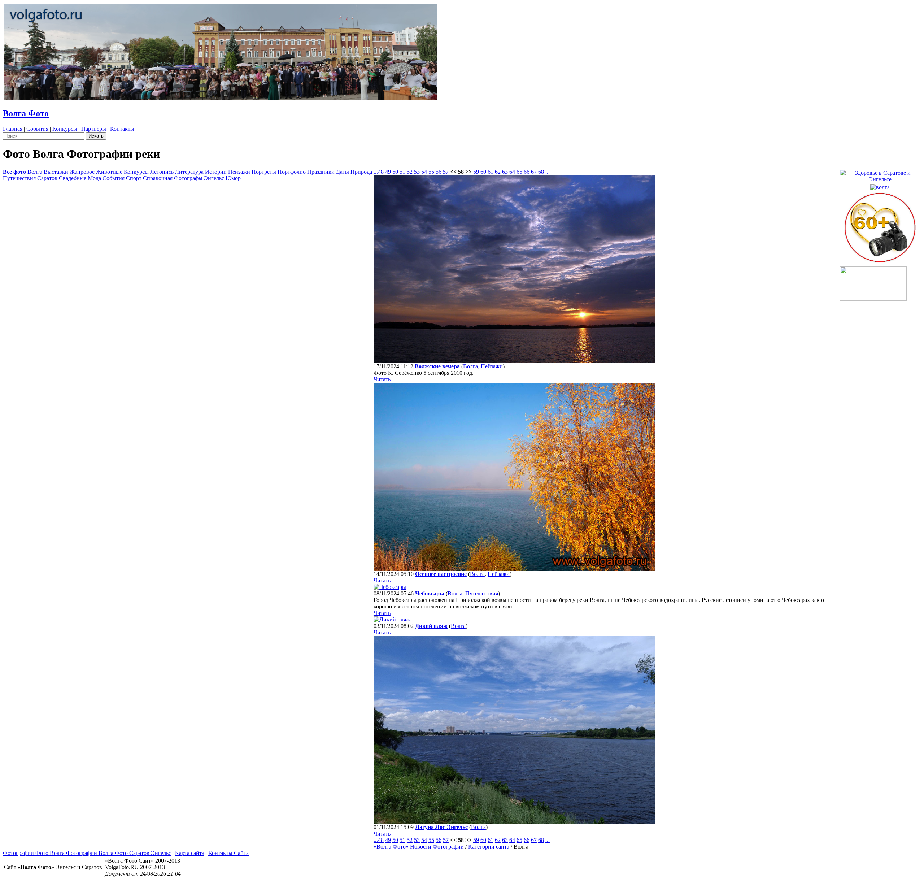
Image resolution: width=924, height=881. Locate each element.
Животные (109, 172)
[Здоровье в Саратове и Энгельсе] (880, 174)
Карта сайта (189, 853)
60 (483, 172)
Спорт (133, 178)
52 (410, 172)
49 (388, 172)
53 (417, 172)
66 (526, 172)
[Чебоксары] (390, 587)
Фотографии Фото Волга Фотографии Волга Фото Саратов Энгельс (87, 853)
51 (402, 172)
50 (395, 172)
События (37, 129)
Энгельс (214, 178)
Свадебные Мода (80, 178)
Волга (34, 172)
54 (424, 172)
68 (541, 172)
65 (519, 172)
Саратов (47, 178)
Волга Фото (26, 113)
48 (381, 172)
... (376, 172)
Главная (12, 129)
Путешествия (19, 178)
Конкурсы (64, 129)
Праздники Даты (328, 172)
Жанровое (82, 172)
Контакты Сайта (228, 853)
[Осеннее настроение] (514, 569)
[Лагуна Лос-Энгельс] (514, 822)
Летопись (162, 172)
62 (498, 172)
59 (476, 172)
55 (431, 172)
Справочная (158, 178)
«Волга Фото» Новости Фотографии (419, 846)
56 (438, 172)
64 (512, 172)
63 (505, 172)
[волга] (880, 185)
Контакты (122, 129)
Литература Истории (201, 172)
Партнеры (93, 129)
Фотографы (188, 178)
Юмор (233, 178)
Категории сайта (488, 846)
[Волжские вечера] (514, 361)
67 (534, 172)
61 (490, 172)
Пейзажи (239, 172)
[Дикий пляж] (392, 619)
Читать (382, 379)
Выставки (56, 172)
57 (446, 172)
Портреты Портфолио (279, 172)
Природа (361, 172)
